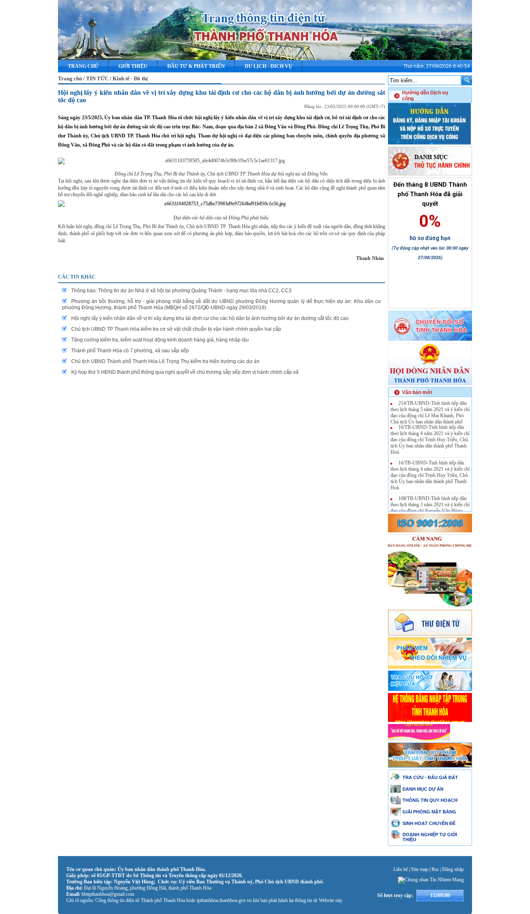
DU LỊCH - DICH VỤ (268, 66)
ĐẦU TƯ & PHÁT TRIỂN (196, 66)
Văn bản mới (417, 392)
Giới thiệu (132, 66)
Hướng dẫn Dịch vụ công (425, 95)
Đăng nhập (453, 869)
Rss (435, 869)
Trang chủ (83, 66)
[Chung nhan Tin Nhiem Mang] (431, 880)
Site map (419, 869)
